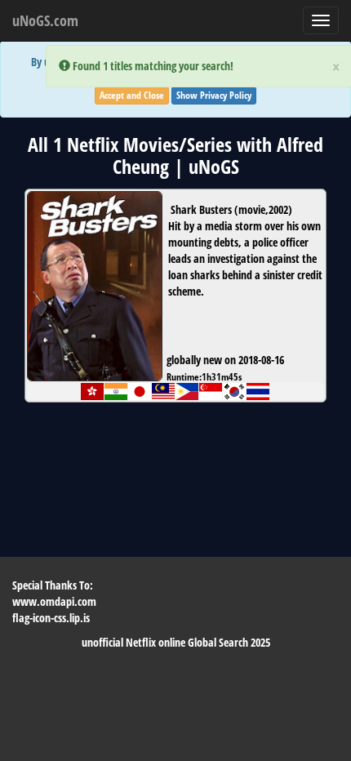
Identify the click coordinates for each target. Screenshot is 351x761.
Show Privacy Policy (213, 95)
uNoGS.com (45, 20)
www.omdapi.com (54, 601)
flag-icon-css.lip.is (51, 617)
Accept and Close (132, 95)
